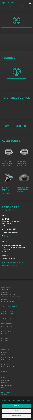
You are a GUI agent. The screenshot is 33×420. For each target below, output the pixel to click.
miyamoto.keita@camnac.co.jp (12, 262)
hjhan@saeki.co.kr (10, 236)
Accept (16, 406)
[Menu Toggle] (30, 2)
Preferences (16, 415)
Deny (16, 410)
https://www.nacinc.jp (9, 265)
